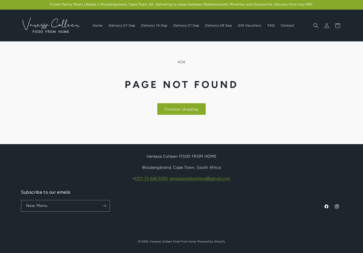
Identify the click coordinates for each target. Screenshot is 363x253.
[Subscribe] (104, 206)
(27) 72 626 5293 (151, 178)
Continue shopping (181, 109)
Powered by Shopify (211, 241)
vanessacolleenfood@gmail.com (200, 178)
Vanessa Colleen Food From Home (173, 241)
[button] (315, 25)
